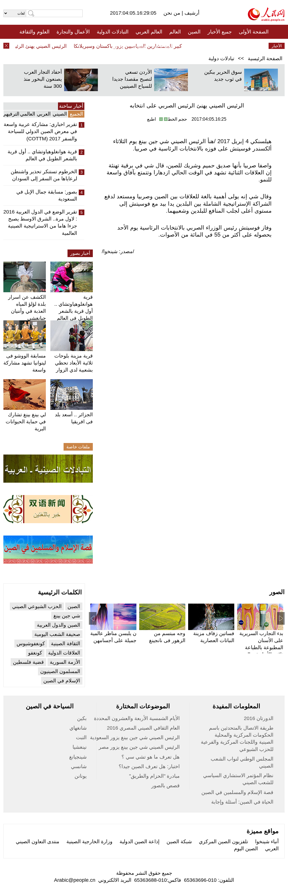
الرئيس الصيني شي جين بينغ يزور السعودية (135, 737)
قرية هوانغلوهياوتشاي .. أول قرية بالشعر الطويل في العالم (42, 155)
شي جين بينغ (66, 616)
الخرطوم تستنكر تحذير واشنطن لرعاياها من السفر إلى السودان (44, 175)
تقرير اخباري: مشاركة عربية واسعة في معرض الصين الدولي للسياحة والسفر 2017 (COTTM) (40, 131)
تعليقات (140, 46)
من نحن (172, 13)
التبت (81, 737)
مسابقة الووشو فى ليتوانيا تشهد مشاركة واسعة (24, 363)
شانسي (79, 766)
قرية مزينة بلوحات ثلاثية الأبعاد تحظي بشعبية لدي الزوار (73, 363)
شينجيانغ (78, 757)
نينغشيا (80, 747)
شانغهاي (78, 728)
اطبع (151, 119)
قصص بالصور (165, 785)
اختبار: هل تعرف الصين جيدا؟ (149, 766)
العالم (175, 32)
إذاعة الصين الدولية (139, 841)
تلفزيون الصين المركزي (223, 841)
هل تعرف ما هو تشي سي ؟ (151, 757)
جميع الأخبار (220, 32)
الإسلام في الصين (61, 680)
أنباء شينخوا (267, 841)
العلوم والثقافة (34, 32)
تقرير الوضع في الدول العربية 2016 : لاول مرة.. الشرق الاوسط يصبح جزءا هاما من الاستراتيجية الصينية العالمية (40, 222)
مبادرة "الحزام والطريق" (154, 776)
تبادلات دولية (221, 58)
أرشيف (191, 13)
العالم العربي (149, 32)
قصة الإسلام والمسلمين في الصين (237, 792)
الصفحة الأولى (254, 32)
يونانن (81, 776)
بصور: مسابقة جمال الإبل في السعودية (46, 195)
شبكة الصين (179, 841)
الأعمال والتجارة (73, 32)
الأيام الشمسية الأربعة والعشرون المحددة (137, 718)
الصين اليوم (246, 848)
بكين (82, 718)
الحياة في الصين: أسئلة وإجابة (242, 802)
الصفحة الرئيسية (265, 58)
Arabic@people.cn (74, 880)
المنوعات (164, 46)
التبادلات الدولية (113, 32)
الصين (194, 32)
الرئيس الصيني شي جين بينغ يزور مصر (139, 747)
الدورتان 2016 (258, 718)
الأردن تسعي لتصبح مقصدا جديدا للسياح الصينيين (132, 79)
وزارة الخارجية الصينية (89, 841)
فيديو (119, 46)
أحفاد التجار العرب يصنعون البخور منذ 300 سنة (43, 79)
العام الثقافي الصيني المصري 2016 (143, 728)
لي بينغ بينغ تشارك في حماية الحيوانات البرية (26, 421)
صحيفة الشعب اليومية (57, 634)
